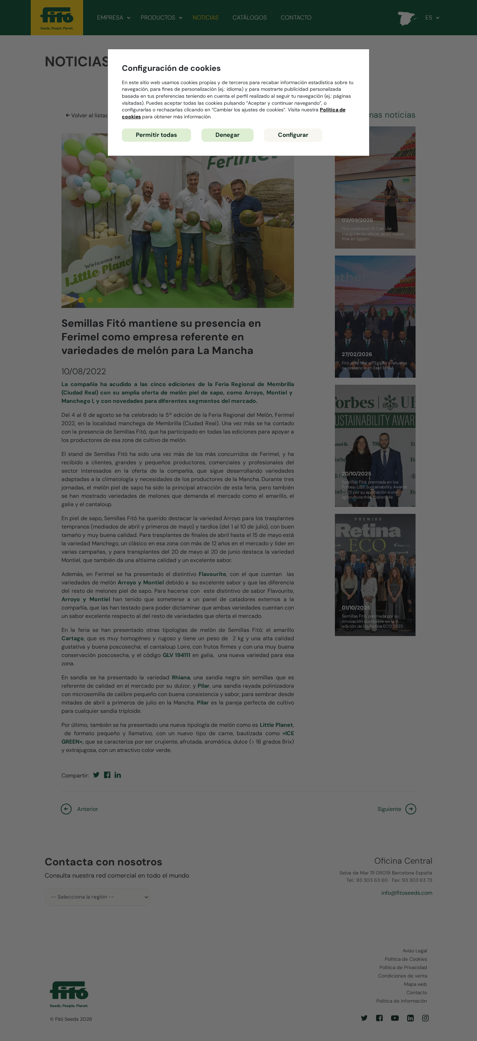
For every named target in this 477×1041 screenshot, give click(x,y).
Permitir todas (156, 135)
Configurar (293, 135)
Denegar (227, 135)
